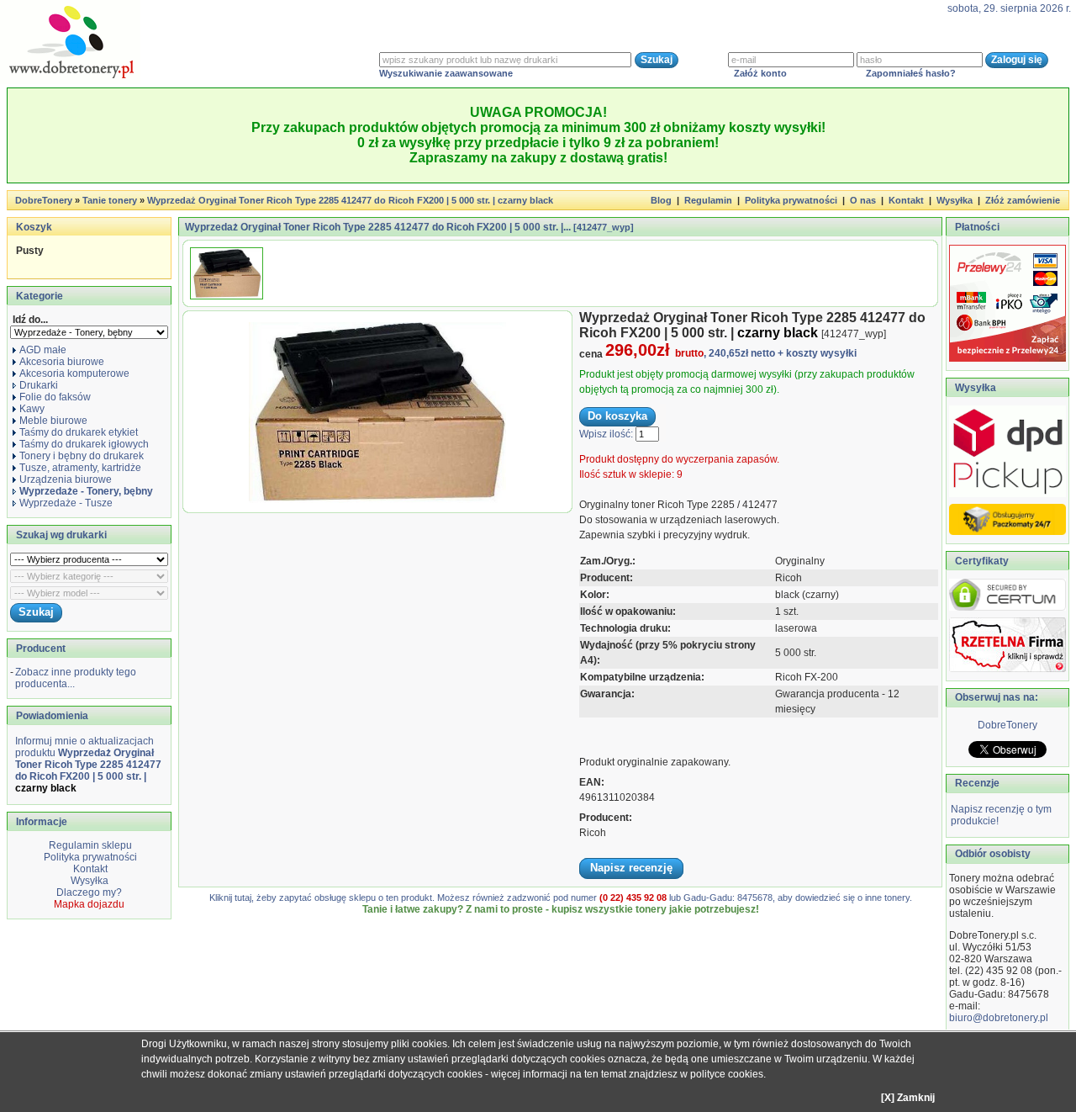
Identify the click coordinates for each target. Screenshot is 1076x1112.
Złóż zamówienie (1022, 200)
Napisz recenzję (631, 867)
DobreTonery (1007, 725)
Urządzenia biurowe (65, 479)
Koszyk (34, 227)
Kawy (32, 409)
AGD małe (42, 350)
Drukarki (38, 385)
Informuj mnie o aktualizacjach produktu (88, 764)
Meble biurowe (53, 420)
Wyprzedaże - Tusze (66, 503)
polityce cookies (726, 1074)
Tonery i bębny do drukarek (81, 456)
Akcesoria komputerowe (74, 373)
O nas (863, 200)
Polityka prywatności (791, 200)
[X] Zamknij (908, 1098)
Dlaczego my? (89, 892)
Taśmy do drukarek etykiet (78, 432)
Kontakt (906, 200)
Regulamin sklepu (89, 845)
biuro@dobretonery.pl (998, 1018)
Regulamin (708, 200)
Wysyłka (954, 200)
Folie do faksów (55, 397)
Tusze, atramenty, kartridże (80, 468)
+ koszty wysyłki (817, 353)
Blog (661, 200)
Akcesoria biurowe (61, 362)
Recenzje (976, 783)
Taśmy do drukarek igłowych (84, 444)
